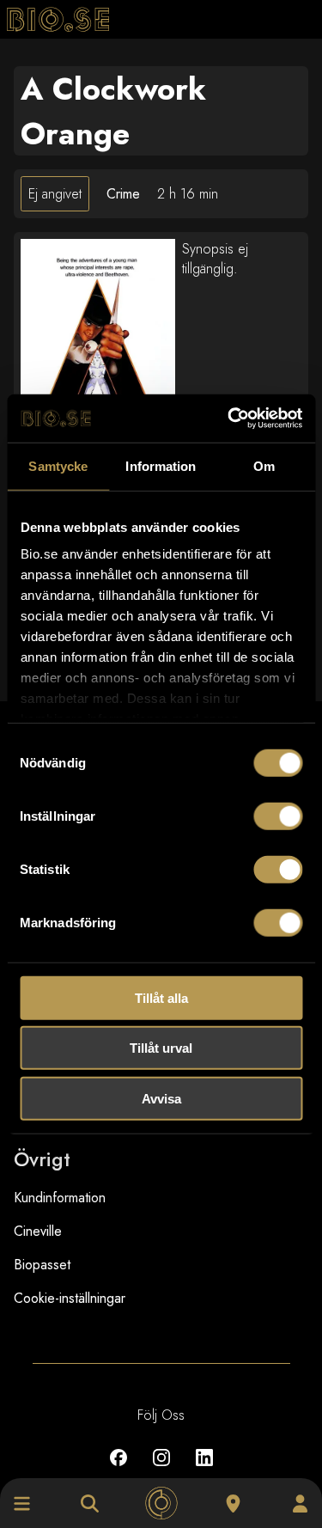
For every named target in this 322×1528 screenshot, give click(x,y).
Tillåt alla (161, 997)
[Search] (90, 1503)
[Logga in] (300, 1503)
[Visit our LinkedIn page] (204, 1470)
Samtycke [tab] (58, 465)
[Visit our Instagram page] (161, 1470)
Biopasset (42, 1264)
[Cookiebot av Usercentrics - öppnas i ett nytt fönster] (229, 418)
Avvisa (161, 1098)
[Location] (233, 1503)
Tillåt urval (161, 1048)
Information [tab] (160, 465)
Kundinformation (60, 1197)
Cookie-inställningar (69, 1298)
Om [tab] (264, 465)
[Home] (161, 1503)
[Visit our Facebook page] (118, 1470)
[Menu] (22, 1503)
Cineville (38, 1231)
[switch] (277, 815)
